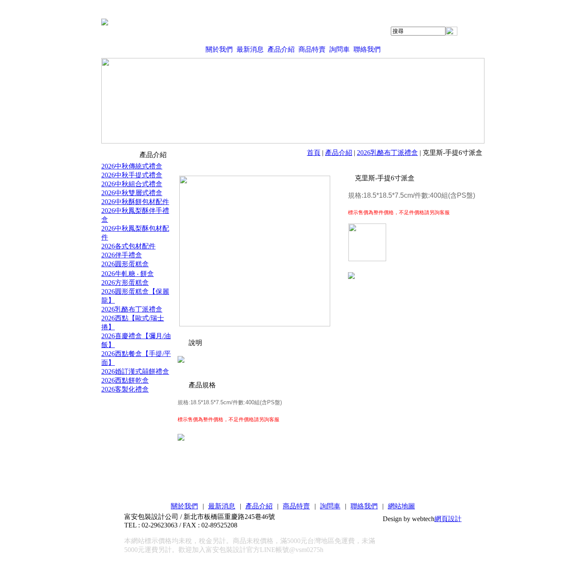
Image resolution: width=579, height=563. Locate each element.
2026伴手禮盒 (121, 255)
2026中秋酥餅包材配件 (135, 201)
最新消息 (250, 49)
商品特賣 (312, 49)
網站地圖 (401, 506)
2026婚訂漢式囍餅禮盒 (135, 371)
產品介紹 (281, 49)
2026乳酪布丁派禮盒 (387, 152)
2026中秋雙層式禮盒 (131, 192)
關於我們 (219, 49)
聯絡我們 (367, 49)
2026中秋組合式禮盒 (131, 184)
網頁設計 (448, 518)
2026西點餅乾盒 (125, 380)
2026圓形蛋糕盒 (125, 264)
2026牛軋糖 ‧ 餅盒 (127, 273)
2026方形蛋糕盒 (125, 282)
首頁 (313, 152)
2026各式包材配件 (128, 246)
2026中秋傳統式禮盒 (131, 166)
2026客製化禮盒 (125, 389)
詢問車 (339, 49)
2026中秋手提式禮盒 (131, 175)
